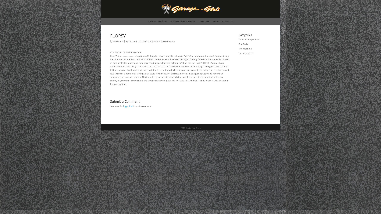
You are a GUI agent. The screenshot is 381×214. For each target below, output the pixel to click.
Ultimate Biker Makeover (183, 21)
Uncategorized (246, 53)
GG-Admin (118, 41)
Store (215, 21)
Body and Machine (157, 21)
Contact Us (228, 21)
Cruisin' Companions (149, 41)
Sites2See (204, 21)
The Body (243, 44)
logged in (127, 106)
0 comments (169, 41)
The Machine (245, 48)
